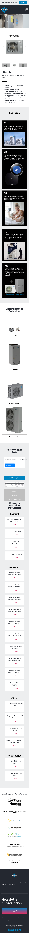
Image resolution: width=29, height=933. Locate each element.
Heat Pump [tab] (15, 491)
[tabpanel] (14, 484)
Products (10, 882)
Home (3, 882)
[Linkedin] (9, 930)
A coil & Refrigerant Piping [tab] (14, 499)
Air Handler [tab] (14, 495)
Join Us (4, 884)
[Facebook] (16, 930)
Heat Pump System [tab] (14, 478)
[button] (27, 9)
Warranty (18, 882)
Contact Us (12, 884)
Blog (24, 882)
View (14, 524)
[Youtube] (19, 930)
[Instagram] (12, 930)
